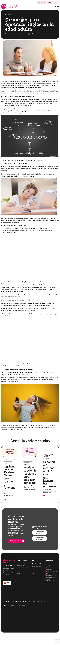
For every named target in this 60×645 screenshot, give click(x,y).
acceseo (22, 595)
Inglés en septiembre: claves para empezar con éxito (29, 463)
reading (9, 448)
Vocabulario (6, 449)
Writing (10, 449)
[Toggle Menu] (52, 6)
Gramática (25, 449)
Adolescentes (46, 448)
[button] (5, 488)
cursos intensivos (27, 448)
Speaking (14, 448)
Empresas (45, 449)
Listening (6, 448)
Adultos (51, 448)
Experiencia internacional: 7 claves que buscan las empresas (49, 468)
